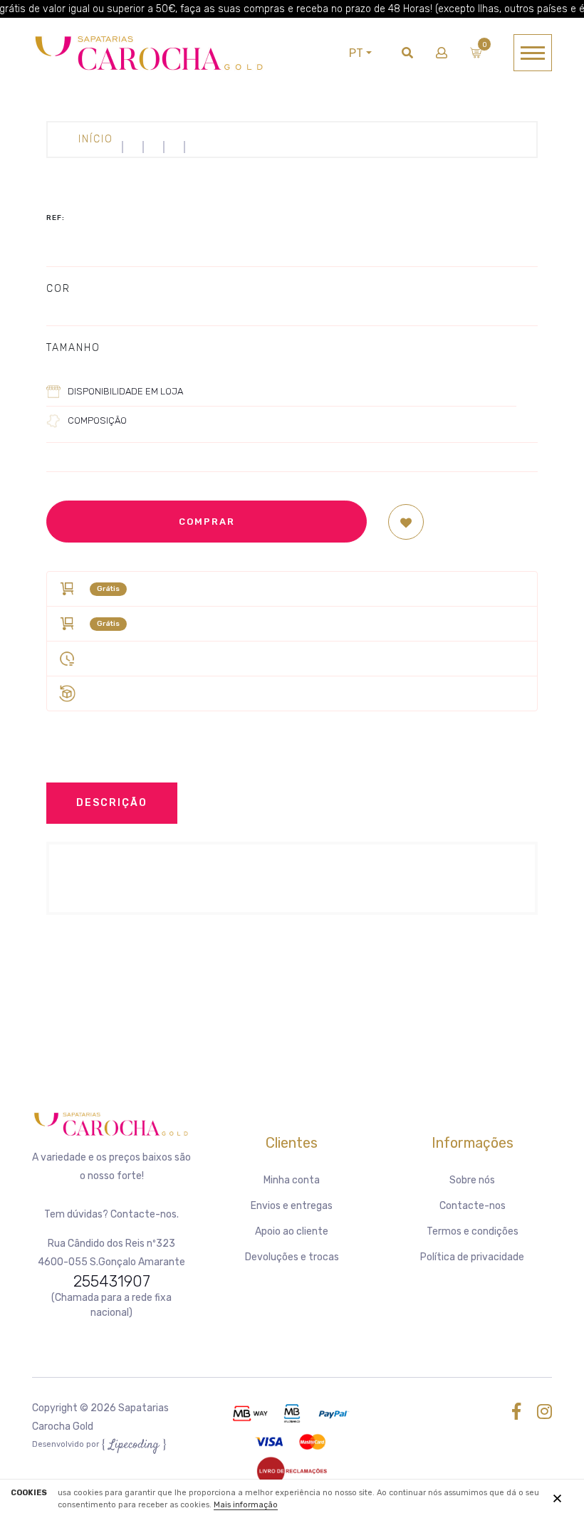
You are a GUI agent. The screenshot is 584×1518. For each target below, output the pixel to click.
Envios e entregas (292, 1206)
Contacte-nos (472, 1206)
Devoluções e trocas (292, 1257)
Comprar (207, 521)
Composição (97, 420)
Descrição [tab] (111, 803)
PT (356, 53)
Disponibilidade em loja (125, 391)
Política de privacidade (472, 1257)
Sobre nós (472, 1180)
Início (95, 139)
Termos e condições (472, 1231)
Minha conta (292, 1180)
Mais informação (246, 1504)
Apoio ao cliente (291, 1231)
